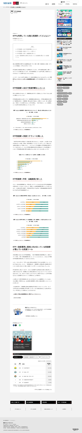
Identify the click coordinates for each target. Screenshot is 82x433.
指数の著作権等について (48, 409)
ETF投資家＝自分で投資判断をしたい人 (27, 49)
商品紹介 (59, 98)
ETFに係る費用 (33, 409)
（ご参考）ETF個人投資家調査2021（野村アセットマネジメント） (27, 294)
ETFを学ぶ (8, 7)
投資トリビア (65, 98)
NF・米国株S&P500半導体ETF (27, 379)
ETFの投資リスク (18, 409)
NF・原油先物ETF (25, 382)
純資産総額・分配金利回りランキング (31, 357)
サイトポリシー (13, 420)
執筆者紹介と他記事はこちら (32, 316)
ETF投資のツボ (16, 38)
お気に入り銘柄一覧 (15, 402)
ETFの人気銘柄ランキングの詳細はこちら (43, 389)
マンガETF (60, 96)
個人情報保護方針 (6, 420)
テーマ (70, 93)
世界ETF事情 (65, 96)
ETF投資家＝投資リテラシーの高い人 (26, 51)
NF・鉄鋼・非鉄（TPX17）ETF (28, 376)
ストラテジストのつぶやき (62, 93)
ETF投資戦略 (60, 90)
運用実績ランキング (18, 357)
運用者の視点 (60, 104)
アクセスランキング (45, 357)
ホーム (4, 7)
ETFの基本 (60, 87)
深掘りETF (60, 101)
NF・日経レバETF (25, 372)
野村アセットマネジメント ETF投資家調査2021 (23, 129)
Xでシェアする (16, 325)
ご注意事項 (64, 409)
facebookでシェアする (14, 325)
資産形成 (64, 101)
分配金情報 (44, 402)
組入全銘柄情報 (30, 402)
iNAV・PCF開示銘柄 (62, 402)
